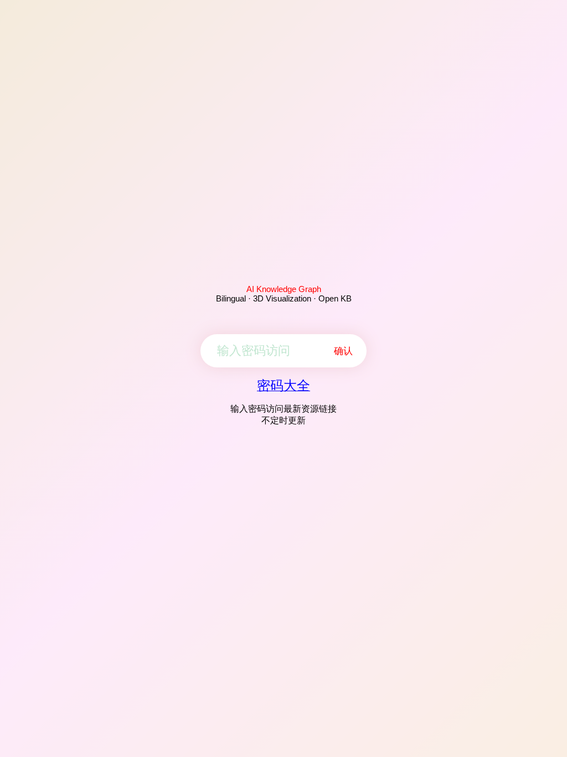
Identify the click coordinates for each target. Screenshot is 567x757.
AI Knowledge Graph (283, 289)
